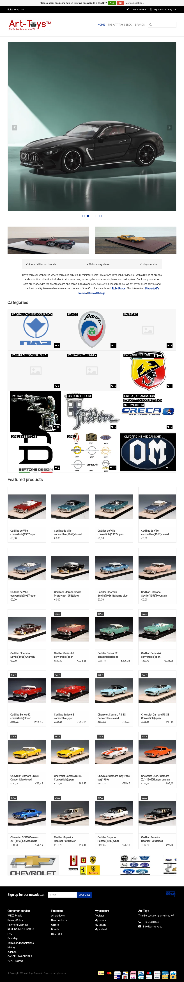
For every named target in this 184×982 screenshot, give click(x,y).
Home (101, 24)
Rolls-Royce (118, 288)
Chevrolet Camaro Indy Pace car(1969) (114, 778)
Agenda (12, 952)
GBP (16, 9)
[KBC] (172, 973)
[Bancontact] (125, 973)
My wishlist (101, 929)
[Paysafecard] (149, 977)
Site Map (13, 938)
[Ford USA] (135, 865)
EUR (10, 9)
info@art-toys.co (152, 926)
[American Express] (165, 973)
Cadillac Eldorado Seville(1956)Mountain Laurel (154, 594)
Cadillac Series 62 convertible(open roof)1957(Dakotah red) (67, 716)
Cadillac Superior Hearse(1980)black (152, 839)
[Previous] (14, 127)
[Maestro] (149, 973)
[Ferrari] (84, 865)
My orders (100, 920)
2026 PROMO (15, 961)
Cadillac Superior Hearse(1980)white (108, 839)
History (11, 947)
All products (58, 915)
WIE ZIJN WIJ (15, 915)
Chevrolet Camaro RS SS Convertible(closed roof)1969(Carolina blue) (112, 716)
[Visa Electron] (141, 973)
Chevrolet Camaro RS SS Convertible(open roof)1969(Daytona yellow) (69, 778)
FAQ (10, 933)
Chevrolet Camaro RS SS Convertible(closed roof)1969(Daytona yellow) (25, 778)
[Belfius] (157, 973)
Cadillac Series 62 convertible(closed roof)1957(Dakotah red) (24, 716)
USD (22, 9)
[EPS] (133, 977)
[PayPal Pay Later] (172, 977)
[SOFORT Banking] (133, 973)
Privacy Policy (15, 920)
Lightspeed (61, 973)
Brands (140, 24)
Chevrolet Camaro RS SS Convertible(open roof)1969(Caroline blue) (155, 716)
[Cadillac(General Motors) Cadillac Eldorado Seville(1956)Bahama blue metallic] (114, 568)
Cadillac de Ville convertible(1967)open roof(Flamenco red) (23, 532)
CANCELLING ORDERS (20, 956)
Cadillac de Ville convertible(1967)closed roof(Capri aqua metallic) (68, 532)
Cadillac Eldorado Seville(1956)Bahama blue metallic (113, 594)
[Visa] (117, 973)
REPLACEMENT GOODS (21, 929)
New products (59, 920)
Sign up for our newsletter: (26, 895)
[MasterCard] (109, 973)
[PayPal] (165, 977)
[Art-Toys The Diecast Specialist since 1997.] (38, 24)
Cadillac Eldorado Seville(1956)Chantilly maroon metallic (22, 655)
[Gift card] (125, 977)
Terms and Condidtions (21, 943)
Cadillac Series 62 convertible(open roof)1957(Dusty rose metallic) (66, 655)
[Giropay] (117, 977)
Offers (55, 924)
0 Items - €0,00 (138, 9)
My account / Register (165, 9)
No (120, 3)
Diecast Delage (96, 293)
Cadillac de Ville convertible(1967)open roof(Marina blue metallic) (25, 594)
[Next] (169, 127)
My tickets (100, 924)
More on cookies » (135, 3)
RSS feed (56, 933)
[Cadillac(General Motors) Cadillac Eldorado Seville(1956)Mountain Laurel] (157, 568)
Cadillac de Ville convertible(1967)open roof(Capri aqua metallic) (112, 532)
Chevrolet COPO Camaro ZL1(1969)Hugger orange (155, 778)
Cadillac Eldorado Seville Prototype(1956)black (67, 594)
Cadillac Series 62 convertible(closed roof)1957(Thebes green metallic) (112, 655)
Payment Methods (18, 924)
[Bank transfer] (157, 977)
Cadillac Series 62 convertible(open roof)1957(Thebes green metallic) (155, 655)
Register (99, 915)
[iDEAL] (101, 973)
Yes (112, 3)
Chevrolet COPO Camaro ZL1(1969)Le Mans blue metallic (24, 839)
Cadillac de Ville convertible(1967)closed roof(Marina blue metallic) (156, 532)
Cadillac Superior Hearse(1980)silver (65, 839)
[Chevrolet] (33, 865)
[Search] (150, 25)
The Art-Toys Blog (120, 24)
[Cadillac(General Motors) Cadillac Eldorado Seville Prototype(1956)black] (70, 568)
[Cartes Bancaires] (141, 977)
